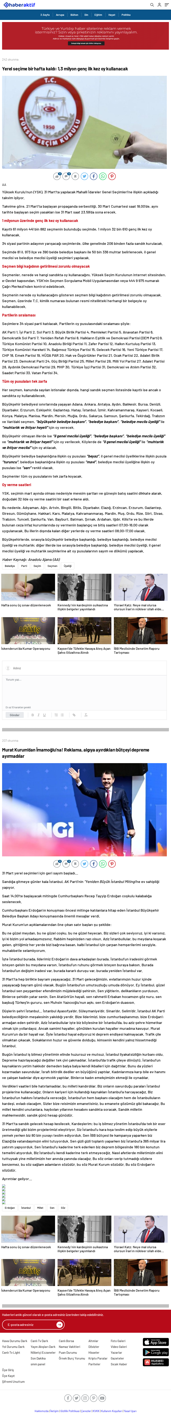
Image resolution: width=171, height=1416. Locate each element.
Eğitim (98, 14)
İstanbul (26, 1207)
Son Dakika (38, 1358)
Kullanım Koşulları (111, 1411)
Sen (52, 1207)
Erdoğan (10, 1207)
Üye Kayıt (8, 1376)
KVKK (96, 1411)
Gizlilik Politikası (69, 1411)
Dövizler (93, 1347)
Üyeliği (68, 566)
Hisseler (93, 1352)
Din (86, 14)
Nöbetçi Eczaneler (43, 1352)
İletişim (54, 1411)
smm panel (38, 1364)
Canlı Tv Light (11, 1352)
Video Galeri (119, 1347)
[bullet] (62, 714)
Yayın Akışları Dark (43, 1347)
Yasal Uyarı (130, 1411)
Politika (126, 14)
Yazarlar (116, 1352)
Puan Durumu (68, 1352)
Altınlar (93, 1341)
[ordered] (56, 714)
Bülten (74, 14)
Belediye (10, 566)
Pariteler (94, 1364)
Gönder (15, 715)
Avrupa (60, 14)
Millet (40, 1207)
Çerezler (86, 1411)
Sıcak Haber (119, 1364)
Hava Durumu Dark (14, 1341)
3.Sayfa (45, 14)
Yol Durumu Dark (13, 1347)
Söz (63, 1207)
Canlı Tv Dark (39, 1341)
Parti (24, 566)
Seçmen (52, 566)
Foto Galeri (118, 1341)
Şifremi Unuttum (13, 1381)
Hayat (111, 14)
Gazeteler (117, 1358)
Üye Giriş (8, 1370)
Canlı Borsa (66, 1341)
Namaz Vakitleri (69, 1347)
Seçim (37, 566)
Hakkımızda (42, 1411)
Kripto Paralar (98, 1358)
